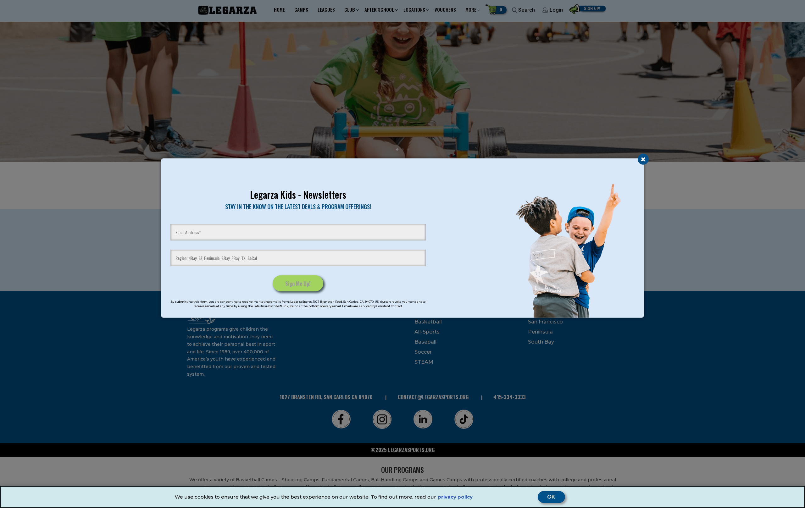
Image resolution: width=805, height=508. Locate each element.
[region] (402, 497)
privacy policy (455, 497)
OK (551, 497)
